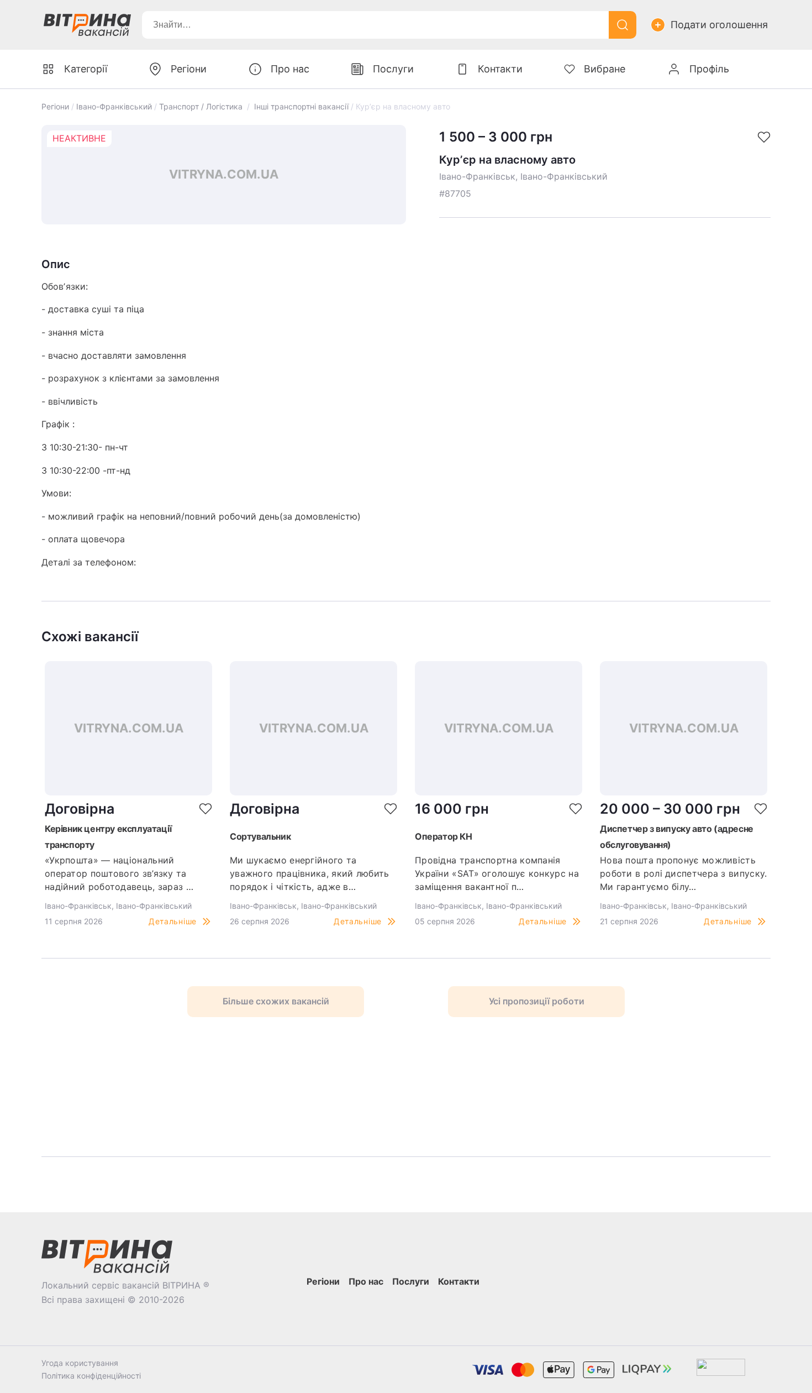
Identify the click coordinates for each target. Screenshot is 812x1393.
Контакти (500, 69)
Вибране (604, 69)
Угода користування (79, 1363)
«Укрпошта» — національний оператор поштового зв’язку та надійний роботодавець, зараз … (119, 873)
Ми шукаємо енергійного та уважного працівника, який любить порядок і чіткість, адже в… (309, 873)
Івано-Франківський (114, 106)
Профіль (709, 69)
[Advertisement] (197, 1086)
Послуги (393, 69)
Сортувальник (260, 836)
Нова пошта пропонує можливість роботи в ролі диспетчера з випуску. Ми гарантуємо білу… (683, 873)
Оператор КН (443, 836)
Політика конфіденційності (91, 1375)
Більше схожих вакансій (276, 1001)
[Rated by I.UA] (721, 1369)
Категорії (85, 69)
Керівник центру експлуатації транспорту (108, 836)
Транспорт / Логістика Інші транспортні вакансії (254, 106)
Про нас (290, 69)
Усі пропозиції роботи (536, 1001)
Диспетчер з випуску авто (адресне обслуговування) (676, 836)
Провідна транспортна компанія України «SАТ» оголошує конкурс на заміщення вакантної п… (497, 873)
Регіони (55, 106)
